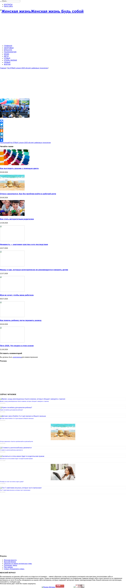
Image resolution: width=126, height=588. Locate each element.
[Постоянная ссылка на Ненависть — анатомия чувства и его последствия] (12, 240)
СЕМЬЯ (7, 62)
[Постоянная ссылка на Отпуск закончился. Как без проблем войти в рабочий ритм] (12, 190)
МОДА (6, 54)
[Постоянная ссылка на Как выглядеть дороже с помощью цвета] (15, 164)
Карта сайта (8, 6)
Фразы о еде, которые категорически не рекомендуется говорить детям (34, 270)
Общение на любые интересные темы (18, 563)
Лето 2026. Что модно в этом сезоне (17, 346)
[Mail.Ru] (63, 127)
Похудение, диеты (10, 565)
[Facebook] (63, 121)
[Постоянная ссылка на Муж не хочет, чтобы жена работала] (12, 291)
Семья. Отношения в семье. (14, 569)
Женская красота (10, 560)
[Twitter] (63, 124)
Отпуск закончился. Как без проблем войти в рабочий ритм (28, 194)
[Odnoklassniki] (63, 130)
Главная (3, 68)
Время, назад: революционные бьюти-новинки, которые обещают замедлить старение (24, 401)
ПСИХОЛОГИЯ (10, 52)
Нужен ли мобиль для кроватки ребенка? (11, 410)
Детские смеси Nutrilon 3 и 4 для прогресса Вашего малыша (17, 418)
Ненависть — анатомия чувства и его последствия (24, 244)
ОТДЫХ (7, 58)
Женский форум (10, 562)
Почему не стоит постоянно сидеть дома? (12, 481)
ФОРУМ (7, 64)
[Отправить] (63, 140)
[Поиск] (1, 1)
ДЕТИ (6, 56)
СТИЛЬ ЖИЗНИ (10, 60)
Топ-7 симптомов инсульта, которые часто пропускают (15, 490)
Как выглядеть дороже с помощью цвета (19, 168)
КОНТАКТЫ (8, 4)
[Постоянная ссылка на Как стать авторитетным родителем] (12, 215)
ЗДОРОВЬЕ (9, 48)
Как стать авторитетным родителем (17, 219)
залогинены (17, 357)
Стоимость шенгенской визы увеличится (11, 450)
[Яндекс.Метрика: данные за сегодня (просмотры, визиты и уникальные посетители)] (48, 587)
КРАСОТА (8, 50)
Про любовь (8, 567)
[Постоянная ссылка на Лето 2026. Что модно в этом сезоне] (12, 342)
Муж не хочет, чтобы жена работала (17, 295)
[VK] (63, 137)
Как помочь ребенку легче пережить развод (20, 320)
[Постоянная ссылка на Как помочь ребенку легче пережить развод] (12, 316)
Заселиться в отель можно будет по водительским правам (16, 458)
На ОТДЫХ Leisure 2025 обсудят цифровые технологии (27, 68)
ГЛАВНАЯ (8, 46)
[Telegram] (63, 133)
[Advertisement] (59, 29)
